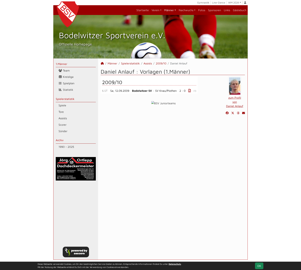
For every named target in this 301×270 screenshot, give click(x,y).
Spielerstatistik (65, 98)
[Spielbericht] (189, 91)
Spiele (62, 105)
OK (259, 265)
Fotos (201, 10)
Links (227, 10)
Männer (169, 10)
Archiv (60, 140)
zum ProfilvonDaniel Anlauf (234, 102)
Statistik (67, 89)
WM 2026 (233, 2)
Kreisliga (68, 76)
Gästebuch (239, 10)
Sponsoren (214, 10)
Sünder (63, 131)
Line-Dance (218, 2)
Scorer (63, 124)
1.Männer (61, 63)
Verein (155, 10)
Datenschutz (175, 264)
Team (66, 70)
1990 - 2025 (66, 146)
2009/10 (161, 63)
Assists (63, 118)
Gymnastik (203, 2)
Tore (61, 111)
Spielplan (68, 83)
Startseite (142, 10)
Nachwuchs (186, 10)
